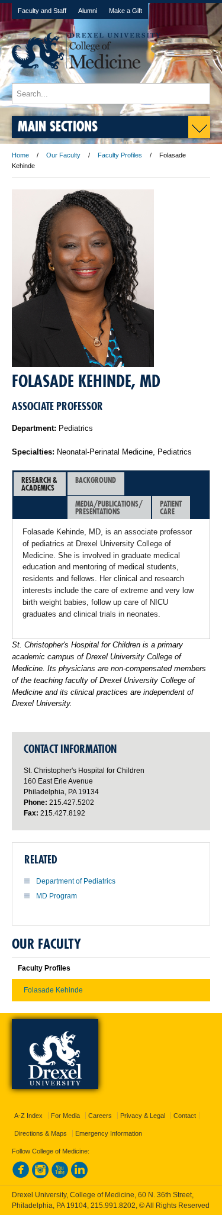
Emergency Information (108, 1133)
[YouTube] (60, 1175)
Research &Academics (39, 483)
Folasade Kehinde (53, 990)
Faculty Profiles (120, 155)
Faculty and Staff (42, 10)
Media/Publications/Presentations (109, 507)
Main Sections (58, 125)
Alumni (87, 10)
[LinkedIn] (79, 1175)
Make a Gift (125, 10)
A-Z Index (28, 1115)
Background (95, 480)
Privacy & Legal (142, 1115)
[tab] (40, 484)
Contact (184, 1115)
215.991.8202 (113, 1205)
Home (20, 155)
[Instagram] (40, 1175)
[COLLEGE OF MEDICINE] (86, 77)
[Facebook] (21, 1175)
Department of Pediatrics (75, 881)
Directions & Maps (40, 1133)
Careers (100, 1115)
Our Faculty (63, 155)
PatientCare (171, 507)
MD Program (56, 896)
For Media (65, 1115)
